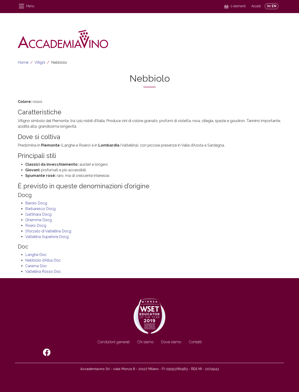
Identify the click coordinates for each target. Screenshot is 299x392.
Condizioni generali (113, 342)
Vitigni (40, 62)
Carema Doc (36, 266)
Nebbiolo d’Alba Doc (43, 260)
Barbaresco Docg (40, 208)
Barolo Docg (36, 203)
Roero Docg (35, 225)
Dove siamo (171, 342)
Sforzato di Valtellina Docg (48, 231)
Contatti (195, 342)
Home (23, 62)
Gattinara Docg (38, 214)
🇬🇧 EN (271, 6)
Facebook (46, 352)
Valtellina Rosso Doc (43, 271)
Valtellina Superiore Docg (47, 236)
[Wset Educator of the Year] (149, 316)
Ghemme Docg (38, 220)
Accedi (256, 6)
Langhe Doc (35, 254)
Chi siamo (145, 342)
